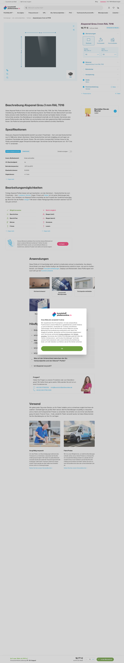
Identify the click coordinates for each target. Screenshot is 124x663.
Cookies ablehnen (64, 334)
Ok (62, 349)
